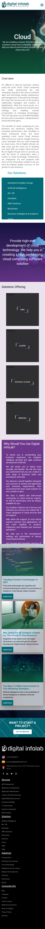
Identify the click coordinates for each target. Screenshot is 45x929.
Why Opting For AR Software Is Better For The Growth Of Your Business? (21, 634)
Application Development (10, 788)
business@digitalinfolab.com (16, 762)
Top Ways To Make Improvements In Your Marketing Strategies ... (21, 687)
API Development (8, 784)
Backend (5, 839)
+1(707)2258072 (12, 757)
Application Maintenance (10, 791)
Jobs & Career (7, 901)
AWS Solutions (14, 203)
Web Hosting (6, 813)
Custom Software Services (11, 795)
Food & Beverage (8, 865)
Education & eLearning (10, 861)
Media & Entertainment (10, 872)
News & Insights (7, 908)
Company (5, 894)
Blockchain (13, 208)
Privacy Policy (6, 912)
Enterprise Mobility (8, 802)
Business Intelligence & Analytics (23, 214)
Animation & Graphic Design (20, 183)
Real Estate (6, 879)
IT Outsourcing (7, 806)
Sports (4, 883)
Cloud (10, 219)
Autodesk (12, 198)
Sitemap (5, 916)
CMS (3, 846)
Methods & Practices (9, 905)
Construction (6, 858)
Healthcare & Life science (11, 868)
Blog (3, 891)
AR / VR (11, 193)
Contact (4, 898)
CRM (3, 849)
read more (7, 596)
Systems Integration (9, 809)
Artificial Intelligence (17, 188)
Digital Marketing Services (11, 799)
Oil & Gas (5, 875)
